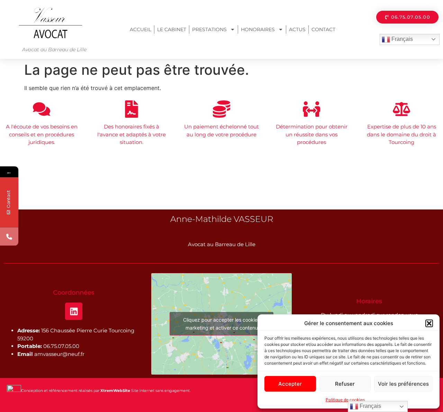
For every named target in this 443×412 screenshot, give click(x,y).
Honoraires (258, 29)
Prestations (209, 29)
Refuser (345, 383)
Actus (297, 29)
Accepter (290, 383)
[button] (429, 323)
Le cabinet (171, 29)
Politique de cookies (345, 399)
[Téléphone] (9, 236)
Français (401, 39)
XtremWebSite (115, 390)
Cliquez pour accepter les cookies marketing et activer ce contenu (221, 324)
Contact (323, 29)
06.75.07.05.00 (61, 346)
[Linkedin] (73, 311)
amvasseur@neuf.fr (59, 354)
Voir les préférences (403, 383)
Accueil (140, 29)
